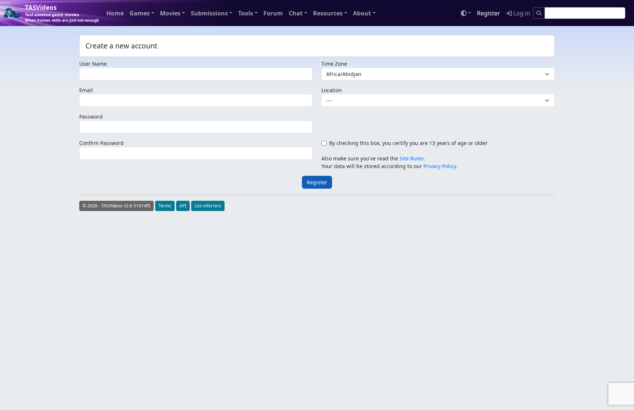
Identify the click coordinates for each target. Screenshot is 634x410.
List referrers (207, 206)
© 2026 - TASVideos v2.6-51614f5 (116, 206)
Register (488, 13)
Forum (273, 13)
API (182, 206)
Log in (521, 13)
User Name (93, 63)
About (362, 13)
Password (91, 116)
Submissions (209, 13)
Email (86, 90)
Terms (164, 206)
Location (331, 90)
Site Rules (412, 158)
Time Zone (334, 63)
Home (115, 13)
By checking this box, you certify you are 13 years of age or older (408, 142)
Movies (170, 13)
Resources (328, 13)
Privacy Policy (439, 166)
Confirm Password (101, 142)
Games (140, 13)
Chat (296, 13)
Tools (245, 13)
